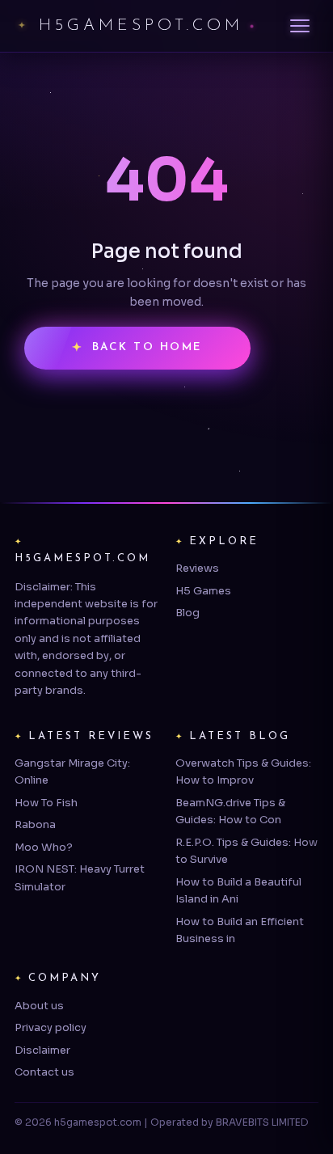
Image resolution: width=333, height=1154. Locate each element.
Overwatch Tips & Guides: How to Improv (243, 771)
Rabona (35, 824)
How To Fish (46, 802)
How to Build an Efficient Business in (239, 930)
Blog (187, 612)
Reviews (197, 568)
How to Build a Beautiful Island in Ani (238, 890)
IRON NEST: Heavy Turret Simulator (80, 877)
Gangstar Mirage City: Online (72, 771)
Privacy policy (50, 1027)
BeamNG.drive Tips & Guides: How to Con (230, 811)
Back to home (147, 347)
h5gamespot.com (141, 26)
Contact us (44, 1072)
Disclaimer (42, 1050)
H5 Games (203, 591)
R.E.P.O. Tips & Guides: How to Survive (246, 850)
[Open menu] (300, 26)
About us (39, 1005)
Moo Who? (44, 847)
